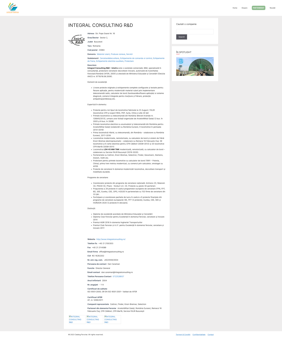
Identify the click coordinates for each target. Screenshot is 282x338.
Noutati (272, 8)
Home (235, 8)
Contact (211, 334)
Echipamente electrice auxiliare (109, 61)
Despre (244, 8)
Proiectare (129, 61)
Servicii (129, 54)
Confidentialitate (199, 334)
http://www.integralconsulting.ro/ (110, 239)
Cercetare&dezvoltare (109, 58)
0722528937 (118, 276)
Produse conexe (118, 54)
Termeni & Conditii (183, 334)
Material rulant (103, 54)
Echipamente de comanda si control (136, 58)
